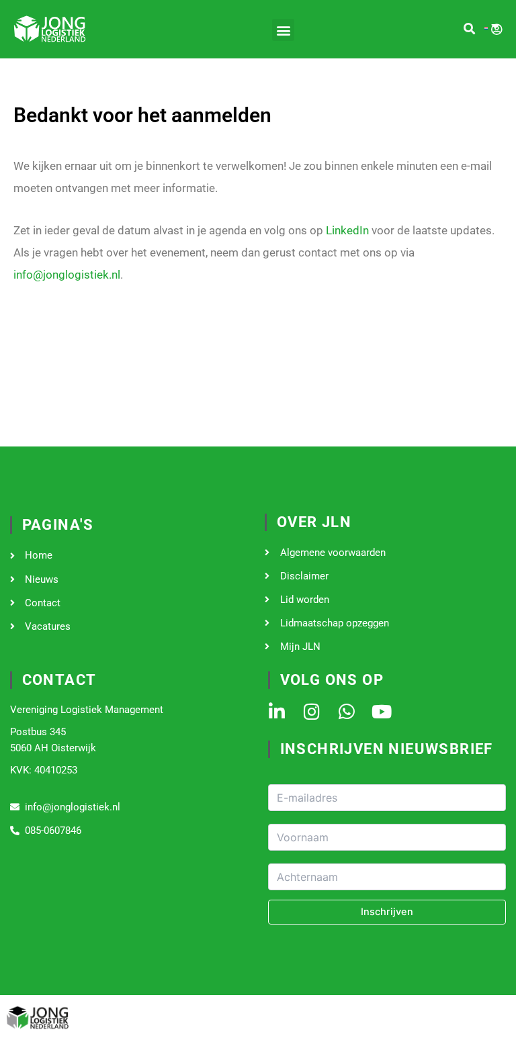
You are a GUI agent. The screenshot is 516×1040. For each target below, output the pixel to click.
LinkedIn (347, 230)
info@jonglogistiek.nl (66, 274)
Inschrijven (387, 912)
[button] (283, 30)
